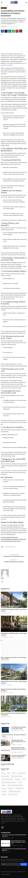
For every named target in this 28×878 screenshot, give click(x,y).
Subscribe (23, 864)
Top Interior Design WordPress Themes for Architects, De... (18, 756)
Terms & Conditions (5, 874)
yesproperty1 (3, 692)
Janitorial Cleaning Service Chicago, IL (14, 561)
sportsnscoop (13, 752)
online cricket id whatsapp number (15, 785)
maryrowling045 (4, 636)
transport (4, 794)
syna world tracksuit (12, 794)
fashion (3, 773)
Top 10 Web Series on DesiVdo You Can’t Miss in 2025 (18, 728)
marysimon (3, 612)
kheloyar (4, 788)
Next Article (13, 560)
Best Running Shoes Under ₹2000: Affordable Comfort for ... (18, 749)
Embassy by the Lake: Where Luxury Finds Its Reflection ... (13, 689)
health (13, 773)
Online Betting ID (5, 776)
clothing (3, 785)
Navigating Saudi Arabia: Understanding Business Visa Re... (18, 741)
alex (2, 851)
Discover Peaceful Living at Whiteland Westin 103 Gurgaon (13, 713)
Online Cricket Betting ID (17, 776)
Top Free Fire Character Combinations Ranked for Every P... (14, 735)
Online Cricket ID (21, 773)
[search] (26, 2)
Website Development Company (9, 782)
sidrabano (13, 744)
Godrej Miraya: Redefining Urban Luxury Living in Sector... (13, 634)
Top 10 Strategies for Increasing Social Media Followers (14, 849)
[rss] (2, 827)
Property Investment (10, 546)
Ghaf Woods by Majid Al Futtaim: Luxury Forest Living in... (14, 610)
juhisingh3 (3, 716)
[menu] (2, 2)
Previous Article (15, 554)
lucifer (2, 578)
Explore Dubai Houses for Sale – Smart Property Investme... (14, 682)
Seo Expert (4, 791)
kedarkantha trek (19, 788)
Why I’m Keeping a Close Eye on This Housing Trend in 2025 (13, 658)
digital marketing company (14, 791)
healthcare (17, 779)
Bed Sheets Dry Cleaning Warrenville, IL (14, 556)
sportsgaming (4, 737)
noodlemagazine (14, 730)
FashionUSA (10, 788)
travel (8, 773)
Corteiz (23, 779)
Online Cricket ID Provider (7, 779)
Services (20, 782)
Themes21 (13, 758)
